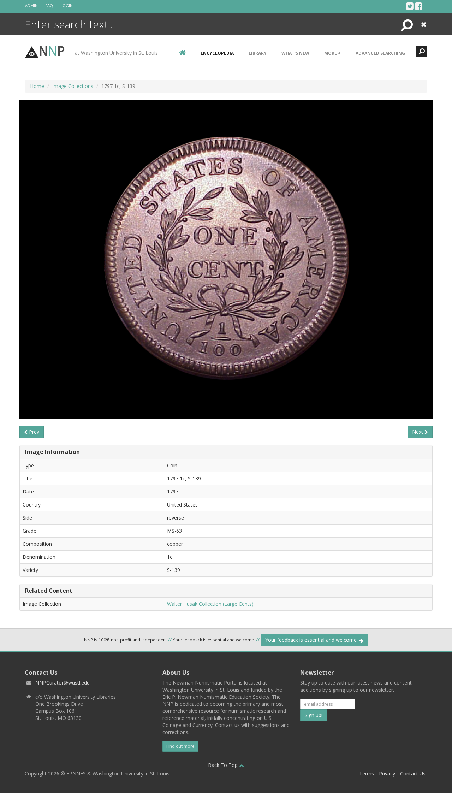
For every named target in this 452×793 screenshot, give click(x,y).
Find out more (180, 746)
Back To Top (223, 765)
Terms (366, 773)
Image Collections (72, 86)
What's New (295, 53)
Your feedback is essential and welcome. (312, 640)
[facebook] (418, 6)
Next (418, 431)
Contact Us (413, 773)
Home (37, 86)
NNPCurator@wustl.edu (62, 682)
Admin (31, 5)
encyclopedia (217, 53)
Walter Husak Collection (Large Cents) (210, 603)
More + (332, 53)
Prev (33, 431)
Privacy (387, 773)
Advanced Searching (380, 53)
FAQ (49, 5)
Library (258, 53)
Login (66, 5)
